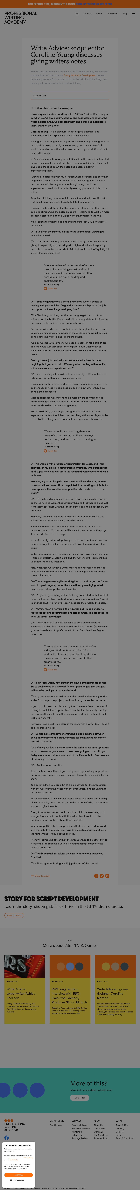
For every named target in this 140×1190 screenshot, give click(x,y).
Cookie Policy (14, 1160)
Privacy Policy (28, 1158)
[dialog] (18, 1165)
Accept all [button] (19, 1175)
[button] (18, 1180)
